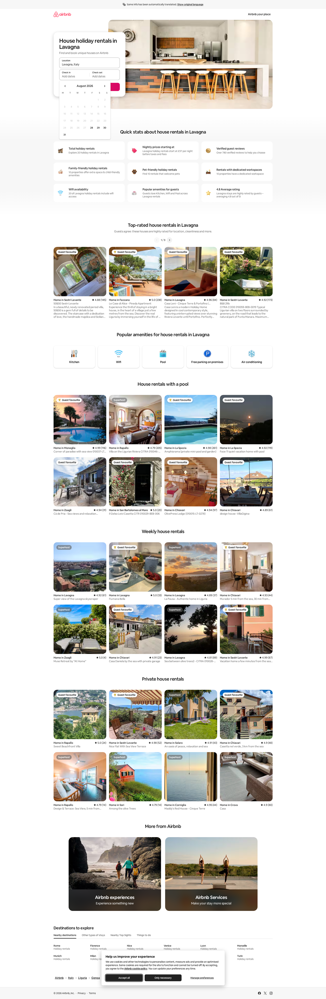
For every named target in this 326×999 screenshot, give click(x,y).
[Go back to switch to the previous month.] (65, 86)
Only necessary (163, 977)
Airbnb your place (259, 14)
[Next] (169, 240)
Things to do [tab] (144, 935)
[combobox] (89, 64)
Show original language (190, 4)
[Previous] (156, 240)
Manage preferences (202, 977)
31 (64, 134)
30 (104, 127)
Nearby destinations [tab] (65, 935)
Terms (92, 993)
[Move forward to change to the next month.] (105, 86)
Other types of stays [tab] (93, 935)
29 (98, 127)
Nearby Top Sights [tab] (121, 935)
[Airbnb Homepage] (62, 14)
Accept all (124, 977)
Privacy (82, 993)
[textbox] (74, 76)
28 (91, 127)
